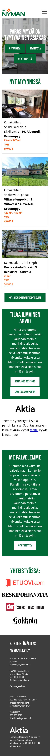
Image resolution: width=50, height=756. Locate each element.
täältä (34, 430)
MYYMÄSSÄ (35, 48)
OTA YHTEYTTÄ (25, 58)
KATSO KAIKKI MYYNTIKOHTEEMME (25, 297)
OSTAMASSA (15, 48)
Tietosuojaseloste (18, 686)
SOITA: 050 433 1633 (25, 381)
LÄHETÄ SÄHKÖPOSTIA (25, 391)
